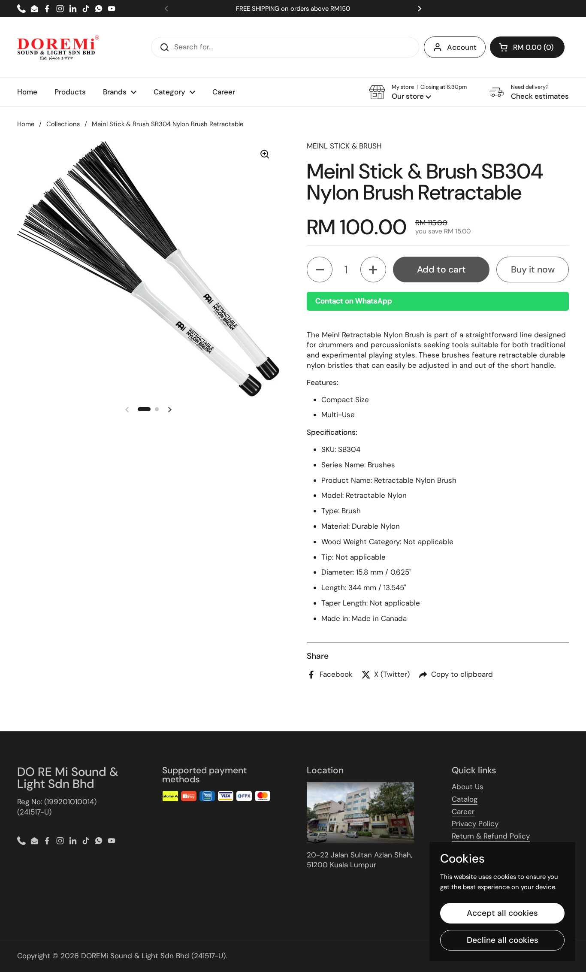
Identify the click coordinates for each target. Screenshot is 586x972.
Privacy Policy (475, 823)
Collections (63, 124)
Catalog (464, 799)
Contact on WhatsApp (353, 301)
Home (25, 124)
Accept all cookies (502, 913)
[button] (527, 47)
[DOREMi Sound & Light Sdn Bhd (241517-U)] (58, 47)
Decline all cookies (502, 940)
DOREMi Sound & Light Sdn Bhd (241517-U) (153, 955)
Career (463, 811)
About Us (467, 786)
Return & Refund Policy (491, 836)
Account (462, 47)
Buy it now (533, 269)
